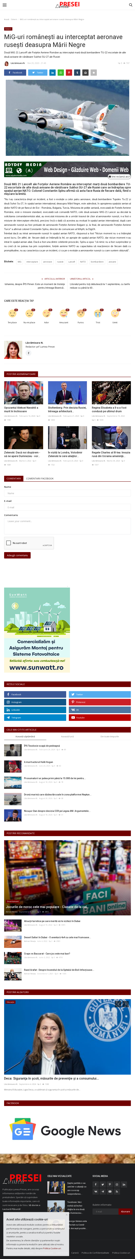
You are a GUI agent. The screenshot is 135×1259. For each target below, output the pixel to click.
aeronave (47, 261)
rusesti (60, 261)
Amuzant (63, 322)
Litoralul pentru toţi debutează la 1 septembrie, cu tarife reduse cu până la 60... (100, 286)
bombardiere (97, 261)
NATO (83, 261)
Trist (98, 322)
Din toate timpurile (110, 736)
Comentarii (14, 478)
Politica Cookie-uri (121, 1252)
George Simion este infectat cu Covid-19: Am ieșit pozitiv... (77, 1225)
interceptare (32, 261)
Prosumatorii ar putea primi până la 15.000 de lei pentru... (55, 778)
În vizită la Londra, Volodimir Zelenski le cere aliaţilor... (65, 454)
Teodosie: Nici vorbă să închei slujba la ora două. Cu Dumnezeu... (76, 1207)
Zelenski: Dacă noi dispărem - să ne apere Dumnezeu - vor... (22, 454)
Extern (14, 19)
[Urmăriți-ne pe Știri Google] (66, 1129)
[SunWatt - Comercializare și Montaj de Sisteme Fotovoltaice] (67, 630)
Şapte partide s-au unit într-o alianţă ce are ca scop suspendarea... (76, 1188)
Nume (7, 486)
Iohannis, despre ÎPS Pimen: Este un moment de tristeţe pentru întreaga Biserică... (35, 286)
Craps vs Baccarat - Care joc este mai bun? (47, 953)
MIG (19, 261)
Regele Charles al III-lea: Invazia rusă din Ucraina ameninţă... (111, 454)
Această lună (67, 736)
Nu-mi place (29, 322)
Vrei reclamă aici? (120, 176)
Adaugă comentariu (17, 555)
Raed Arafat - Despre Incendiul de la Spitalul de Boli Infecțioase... (59, 970)
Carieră (75, 1252)
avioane (112, 261)
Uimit (114, 322)
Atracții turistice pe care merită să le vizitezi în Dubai (52, 921)
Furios (81, 322)
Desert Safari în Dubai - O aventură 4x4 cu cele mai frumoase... (57, 937)
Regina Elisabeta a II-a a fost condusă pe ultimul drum (109, 409)
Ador (46, 322)
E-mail (8, 501)
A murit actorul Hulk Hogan (38, 762)
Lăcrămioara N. (18, 63)
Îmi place (12, 322)
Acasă (6, 19)
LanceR (71, 261)
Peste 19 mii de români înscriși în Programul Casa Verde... (47, 1078)
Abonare (125, 1211)
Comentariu (11, 515)
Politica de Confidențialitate (95, 1252)
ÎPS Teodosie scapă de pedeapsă (42, 745)
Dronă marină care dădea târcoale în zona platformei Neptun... (58, 794)
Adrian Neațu (12, 911)
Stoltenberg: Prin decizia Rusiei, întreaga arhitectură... (67, 409)
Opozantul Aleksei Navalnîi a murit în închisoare (21, 409)
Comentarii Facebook (40, 478)
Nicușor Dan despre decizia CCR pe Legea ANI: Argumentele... (57, 811)
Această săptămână (25, 736)
